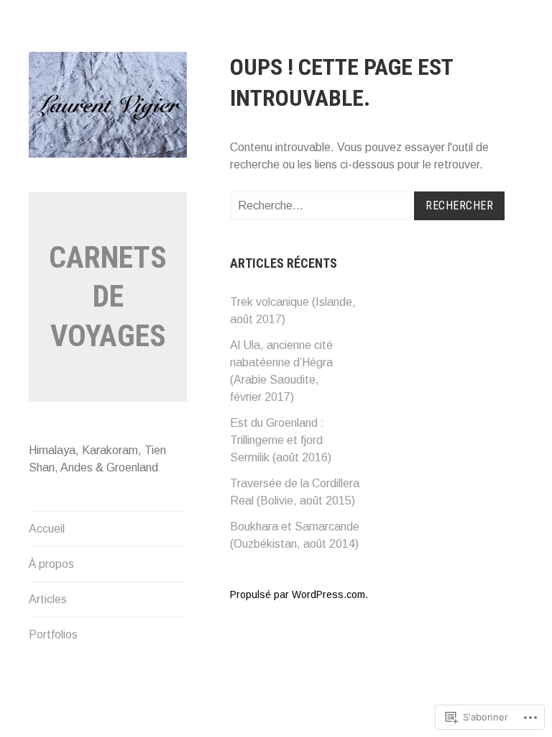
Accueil (47, 529)
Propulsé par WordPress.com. (299, 594)
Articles (48, 599)
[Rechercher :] (322, 205)
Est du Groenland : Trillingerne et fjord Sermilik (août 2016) (280, 440)
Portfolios (53, 634)
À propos (51, 564)
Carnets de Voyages (108, 296)
